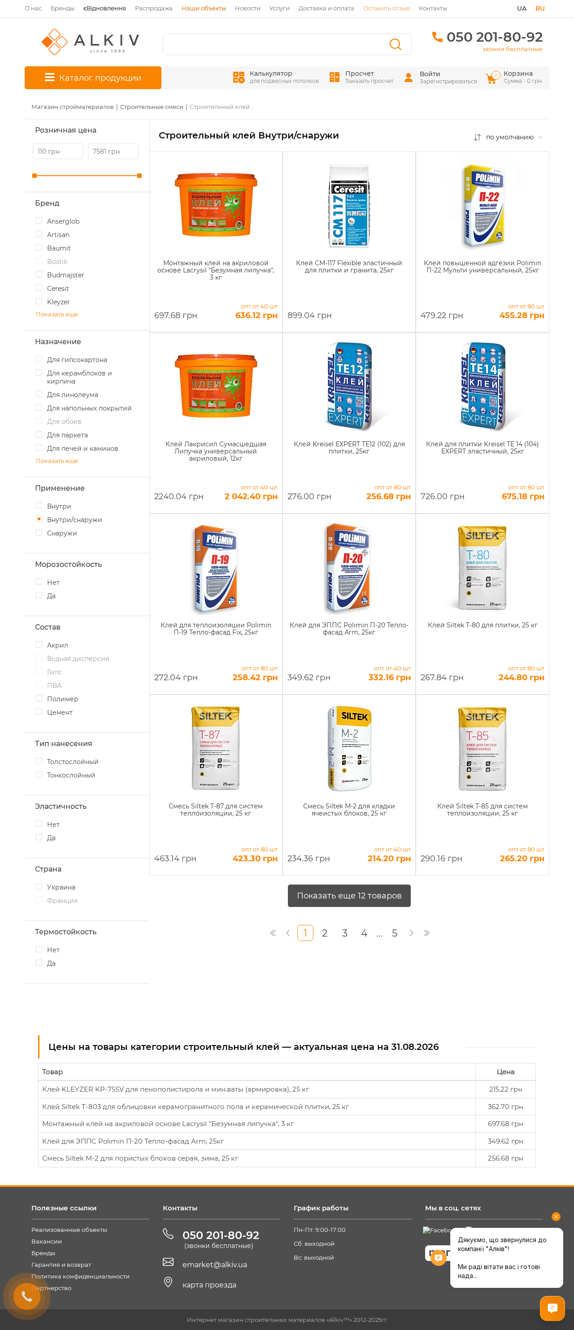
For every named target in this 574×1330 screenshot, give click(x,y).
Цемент (60, 712)
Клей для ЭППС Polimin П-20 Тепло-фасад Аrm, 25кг (133, 1141)
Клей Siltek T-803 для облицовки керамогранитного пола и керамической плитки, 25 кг (195, 1106)
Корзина (519, 76)
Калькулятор (284, 76)
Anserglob (63, 221)
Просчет (369, 76)
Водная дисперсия (78, 659)
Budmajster (65, 275)
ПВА (54, 686)
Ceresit (58, 289)
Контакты (433, 8)
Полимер (62, 699)
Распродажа (154, 8)
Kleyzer (58, 302)
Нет (53, 583)
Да (51, 596)
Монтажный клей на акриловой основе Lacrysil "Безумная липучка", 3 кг (168, 1123)
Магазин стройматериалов (72, 106)
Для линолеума (72, 395)
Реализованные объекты (69, 1229)
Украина (61, 887)
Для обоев (64, 422)
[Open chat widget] (552, 1308)
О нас (33, 8)
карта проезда (209, 1285)
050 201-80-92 (495, 37)
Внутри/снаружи (74, 520)
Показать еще (57, 314)
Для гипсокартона (77, 360)
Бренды (62, 8)
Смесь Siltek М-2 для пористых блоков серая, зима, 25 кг (140, 1158)
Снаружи (62, 533)
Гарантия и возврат (61, 1264)
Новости (248, 8)
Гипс (54, 672)
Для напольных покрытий (89, 408)
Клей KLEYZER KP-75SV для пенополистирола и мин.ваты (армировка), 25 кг (175, 1089)
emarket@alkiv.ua (215, 1265)
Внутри (59, 506)
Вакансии (46, 1241)
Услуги (280, 8)
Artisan (58, 235)
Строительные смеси (151, 106)
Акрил (57, 645)
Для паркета (67, 435)
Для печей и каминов (82, 449)
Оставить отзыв (386, 8)
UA (521, 8)
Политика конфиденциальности (80, 1276)
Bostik (57, 262)
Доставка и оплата (326, 8)
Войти (430, 74)
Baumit (59, 248)
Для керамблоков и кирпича (79, 377)
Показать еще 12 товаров (349, 896)
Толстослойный (73, 762)
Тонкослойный (71, 775)
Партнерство (51, 1287)
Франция (62, 901)
